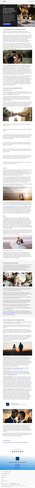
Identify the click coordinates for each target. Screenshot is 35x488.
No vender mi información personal (5, 486)
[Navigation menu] (1, 1)
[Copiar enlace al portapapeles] (22, 451)
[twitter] (13, 483)
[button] (28, 1)
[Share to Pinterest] (18, 451)
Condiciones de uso (17, 485)
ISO (26, 206)
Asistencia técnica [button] (3, 477)
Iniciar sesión (32, 1)
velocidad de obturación (11, 206)
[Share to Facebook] (12, 451)
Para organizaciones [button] (3, 475)
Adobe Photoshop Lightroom (15, 403)
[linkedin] (15, 483)
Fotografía (2, 3)
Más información (17, 467)
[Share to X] (14, 451)
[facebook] (10, 483)
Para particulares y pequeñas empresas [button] (6, 471)
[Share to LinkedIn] (16, 451)
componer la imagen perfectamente (9, 312)
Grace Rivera (5, 442)
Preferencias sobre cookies (22, 485)
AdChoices (11, 486)
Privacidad (13, 485)
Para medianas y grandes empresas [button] (5, 473)
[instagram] (12, 483)
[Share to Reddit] (20, 451)
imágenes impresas (6, 369)
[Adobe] (4, 1)
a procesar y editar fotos (13, 373)
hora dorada (18, 171)
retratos (14, 40)
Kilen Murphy (20, 442)
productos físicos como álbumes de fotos (21, 367)
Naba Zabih (26, 442)
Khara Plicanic (10, 442)
